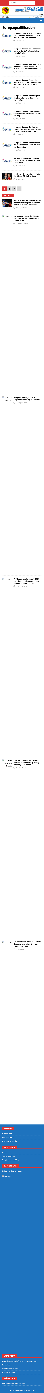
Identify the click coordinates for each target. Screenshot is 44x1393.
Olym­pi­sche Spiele (8, 1372)
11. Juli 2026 (20, 949)
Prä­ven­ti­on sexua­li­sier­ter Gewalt (13, 1383)
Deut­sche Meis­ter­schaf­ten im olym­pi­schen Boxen (19, 1361)
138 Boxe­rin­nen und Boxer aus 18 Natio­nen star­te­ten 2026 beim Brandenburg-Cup (27, 944)
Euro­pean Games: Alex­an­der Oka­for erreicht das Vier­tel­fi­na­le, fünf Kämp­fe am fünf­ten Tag (27, 82)
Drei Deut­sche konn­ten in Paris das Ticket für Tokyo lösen (26, 175)
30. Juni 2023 (20, 40)
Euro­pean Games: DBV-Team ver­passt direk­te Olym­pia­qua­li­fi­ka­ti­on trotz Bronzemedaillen (27, 35)
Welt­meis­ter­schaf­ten (10, 1368)
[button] (40, 20)
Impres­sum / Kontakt (9, 1141)
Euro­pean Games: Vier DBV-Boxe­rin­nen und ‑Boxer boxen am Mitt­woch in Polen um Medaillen (27, 66)
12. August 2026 (22, 586)
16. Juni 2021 (20, 179)
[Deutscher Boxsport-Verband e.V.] (22, 16)
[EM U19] (7, 202)
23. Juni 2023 (20, 134)
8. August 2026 (22, 767)
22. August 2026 (22, 207)
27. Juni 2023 (20, 71)
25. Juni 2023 (20, 103)
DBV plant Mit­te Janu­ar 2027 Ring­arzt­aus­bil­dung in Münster (26, 398)
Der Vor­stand (7, 1134)
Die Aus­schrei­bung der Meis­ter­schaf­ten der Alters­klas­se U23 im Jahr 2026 (26, 218)
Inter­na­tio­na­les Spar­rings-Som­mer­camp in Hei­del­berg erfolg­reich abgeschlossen (26, 762)
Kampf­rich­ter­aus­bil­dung (10, 1160)
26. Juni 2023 (20, 87)
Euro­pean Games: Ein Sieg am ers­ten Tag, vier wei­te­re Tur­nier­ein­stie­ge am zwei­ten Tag (27, 129)
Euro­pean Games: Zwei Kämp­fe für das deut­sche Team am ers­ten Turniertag (26, 145)
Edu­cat (4, 1152)
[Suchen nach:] (22, 2)
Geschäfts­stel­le (7, 1137)
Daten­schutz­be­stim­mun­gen (12, 1171)
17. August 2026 (22, 223)
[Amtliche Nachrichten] (7, 303)
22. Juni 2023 (20, 150)
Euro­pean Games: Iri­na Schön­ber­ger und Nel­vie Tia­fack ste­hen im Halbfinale (27, 51)
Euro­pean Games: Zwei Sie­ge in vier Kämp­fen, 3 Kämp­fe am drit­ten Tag (27, 113)
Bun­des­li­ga (6, 1365)
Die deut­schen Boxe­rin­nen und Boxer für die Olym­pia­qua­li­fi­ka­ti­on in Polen (27, 160)
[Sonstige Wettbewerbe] (7, 1029)
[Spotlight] (7, 847)
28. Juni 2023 (20, 56)
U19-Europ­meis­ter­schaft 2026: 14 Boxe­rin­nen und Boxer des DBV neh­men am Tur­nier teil (27, 581)
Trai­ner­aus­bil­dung (8, 1156)
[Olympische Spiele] (7, 35)
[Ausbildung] (7, 484)
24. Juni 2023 (20, 118)
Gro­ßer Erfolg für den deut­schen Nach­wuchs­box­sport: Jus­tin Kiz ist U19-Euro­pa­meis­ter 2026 (27, 202)
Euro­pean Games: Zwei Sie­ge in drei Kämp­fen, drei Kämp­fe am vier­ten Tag (26, 98)
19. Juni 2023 (20, 165)
